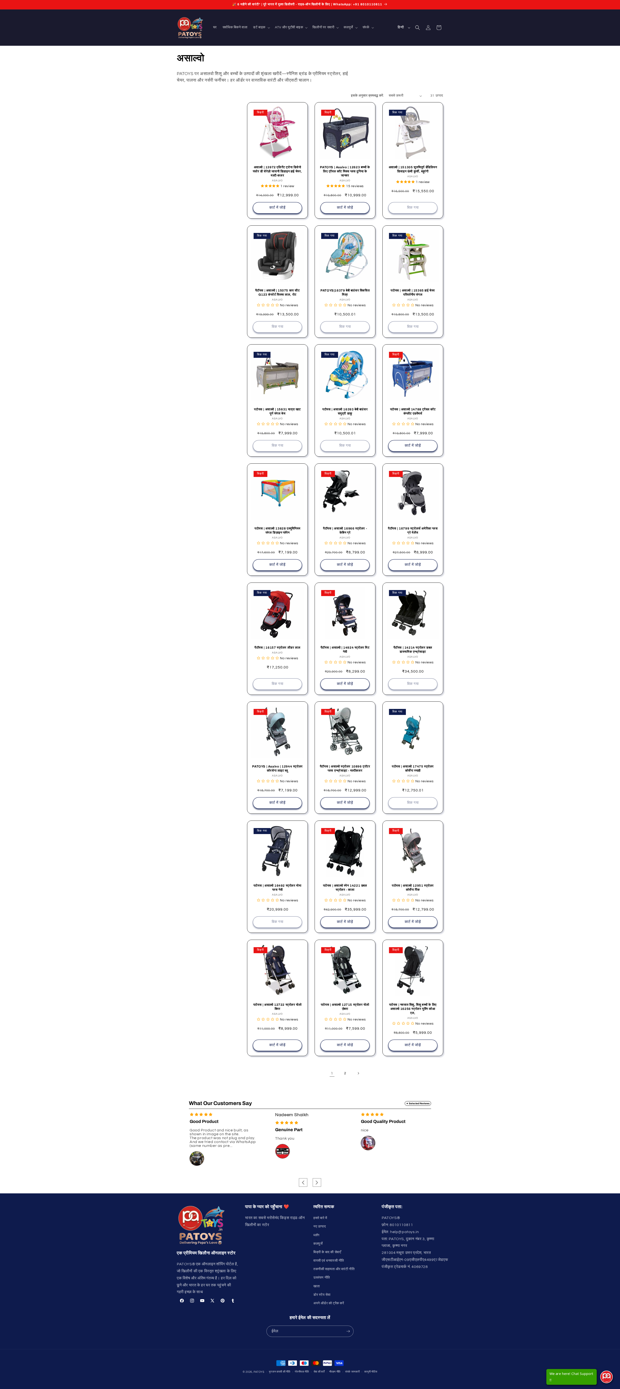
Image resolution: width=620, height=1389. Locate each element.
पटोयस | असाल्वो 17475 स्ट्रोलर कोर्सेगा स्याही (413, 769)
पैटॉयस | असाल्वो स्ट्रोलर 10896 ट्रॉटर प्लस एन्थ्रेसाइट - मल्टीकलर (345, 769)
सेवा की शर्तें (319, 1371)
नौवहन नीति (335, 1371)
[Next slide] (317, 1182)
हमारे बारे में (320, 1218)
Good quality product (297, 1121)
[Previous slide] (303, 1182)
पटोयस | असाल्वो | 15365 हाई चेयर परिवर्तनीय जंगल (413, 292)
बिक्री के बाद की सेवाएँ (327, 1252)
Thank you (199, 1138)
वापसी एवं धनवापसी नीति (328, 1260)
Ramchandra (374, 1115)
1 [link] (332, 1073)
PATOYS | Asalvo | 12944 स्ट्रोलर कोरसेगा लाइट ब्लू (277, 769)
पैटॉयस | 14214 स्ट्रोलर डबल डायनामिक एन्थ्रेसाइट (412, 649)
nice (279, 1130)
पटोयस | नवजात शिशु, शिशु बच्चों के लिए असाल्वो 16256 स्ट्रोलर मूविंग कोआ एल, (412, 1009)
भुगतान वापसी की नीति (279, 1371)
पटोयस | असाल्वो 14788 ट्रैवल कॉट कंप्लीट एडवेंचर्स (412, 411)
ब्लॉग (316, 1235)
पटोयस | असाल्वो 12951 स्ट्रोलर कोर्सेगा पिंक (413, 887)
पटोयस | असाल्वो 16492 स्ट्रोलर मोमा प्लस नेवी (278, 887)
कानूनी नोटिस (370, 1371)
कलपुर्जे (318, 1243)
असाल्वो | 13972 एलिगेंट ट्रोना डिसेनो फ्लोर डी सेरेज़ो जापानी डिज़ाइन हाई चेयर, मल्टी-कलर (277, 171)
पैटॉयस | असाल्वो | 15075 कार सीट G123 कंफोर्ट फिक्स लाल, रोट (277, 292)
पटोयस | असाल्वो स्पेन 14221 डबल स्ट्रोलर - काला (345, 887)
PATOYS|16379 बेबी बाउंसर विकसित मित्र (345, 292)
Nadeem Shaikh (206, 1115)
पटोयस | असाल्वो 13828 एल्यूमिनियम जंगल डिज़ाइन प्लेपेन (277, 530)
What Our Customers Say (220, 1103)
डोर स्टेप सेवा (321, 1295)
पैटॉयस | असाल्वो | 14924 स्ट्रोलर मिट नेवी (345, 649)
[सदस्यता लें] (348, 1331)
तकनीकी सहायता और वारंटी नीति (334, 1269)
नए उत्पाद (319, 1226)
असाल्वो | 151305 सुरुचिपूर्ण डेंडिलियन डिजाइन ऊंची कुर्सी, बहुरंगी (412, 169)
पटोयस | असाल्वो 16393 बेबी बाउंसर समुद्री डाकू (345, 411)
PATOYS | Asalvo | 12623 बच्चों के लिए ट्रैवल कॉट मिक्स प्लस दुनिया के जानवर (345, 171)
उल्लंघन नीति (321, 1277)
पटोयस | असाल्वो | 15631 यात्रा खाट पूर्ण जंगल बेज (277, 411)
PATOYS (259, 1372)
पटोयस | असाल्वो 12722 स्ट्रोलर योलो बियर (277, 1007)
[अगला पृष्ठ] (358, 1073)
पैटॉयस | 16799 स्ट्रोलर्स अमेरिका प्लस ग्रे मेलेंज (413, 530)
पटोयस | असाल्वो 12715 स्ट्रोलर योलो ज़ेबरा (345, 1007)
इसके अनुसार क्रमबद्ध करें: (367, 95)
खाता (316, 1286)
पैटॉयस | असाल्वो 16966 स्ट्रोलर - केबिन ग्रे (345, 530)
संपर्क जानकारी (352, 1371)
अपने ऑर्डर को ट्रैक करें (328, 1303)
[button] (261, 27)
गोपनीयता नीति (302, 1371)
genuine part (203, 1129)
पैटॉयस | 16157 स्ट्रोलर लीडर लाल (277, 647)
